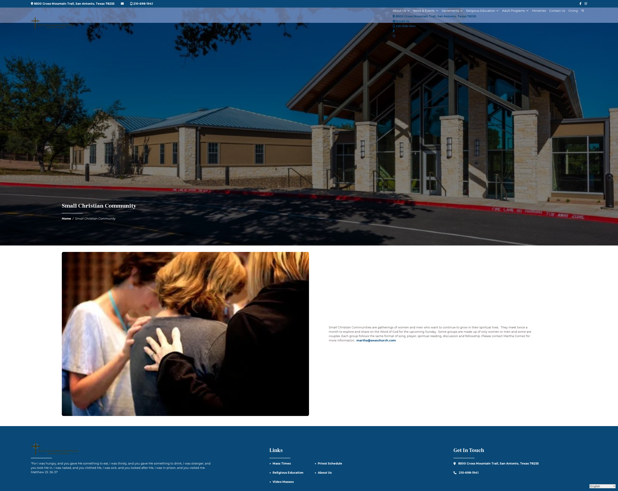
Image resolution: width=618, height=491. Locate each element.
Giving (573, 11)
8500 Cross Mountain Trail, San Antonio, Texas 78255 (73, 3)
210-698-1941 (142, 3)
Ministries (539, 11)
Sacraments (450, 11)
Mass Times (282, 463)
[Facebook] (580, 4)
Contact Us (557, 11)
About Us (399, 11)
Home (66, 218)
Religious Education (480, 11)
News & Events (424, 11)
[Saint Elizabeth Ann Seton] (52, 23)
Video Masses (283, 482)
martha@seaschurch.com (376, 340)
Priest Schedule (330, 463)
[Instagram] (586, 4)
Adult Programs (513, 11)
